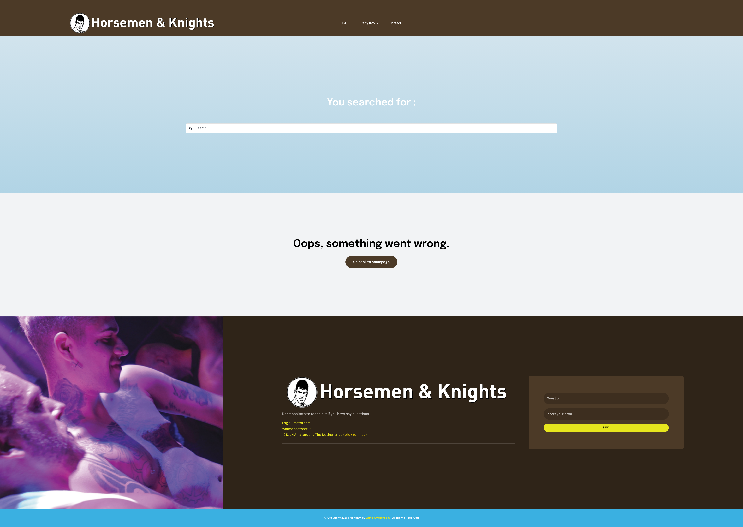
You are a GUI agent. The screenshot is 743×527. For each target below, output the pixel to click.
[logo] (142, 14)
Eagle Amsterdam (378, 518)
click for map (355, 435)
